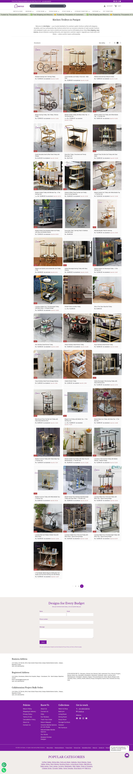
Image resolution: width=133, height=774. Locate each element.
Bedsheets (68, 766)
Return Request (46, 722)
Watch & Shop (18, 11)
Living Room (40, 11)
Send (43, 642)
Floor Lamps (53, 766)
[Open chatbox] (127, 755)
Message (42, 627)
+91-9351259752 (46, 1)
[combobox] (48, 6)
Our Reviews (45, 717)
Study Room (66, 11)
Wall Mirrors (88, 764)
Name (41, 611)
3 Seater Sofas (47, 768)
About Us (26, 722)
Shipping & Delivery (29, 711)
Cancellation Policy (29, 719)
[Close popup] (128, 747)
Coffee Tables (46, 762)
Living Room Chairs (76, 764)
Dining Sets (55, 762)
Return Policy (27, 709)
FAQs (42, 714)
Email (68, 611)
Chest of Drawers (86, 766)
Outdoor (96, 11)
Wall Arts (88, 768)
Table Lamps (44, 766)
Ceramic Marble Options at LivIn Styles (49, 726)
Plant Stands (54, 764)
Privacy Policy (66, 646)
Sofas (48, 764)
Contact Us (26, 725)
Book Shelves (82, 762)
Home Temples (68, 768)
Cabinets (74, 762)
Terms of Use (27, 717)
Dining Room (53, 11)
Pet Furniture (108, 11)
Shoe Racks (78, 768)
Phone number (44, 619)
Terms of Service (75, 646)
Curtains (61, 766)
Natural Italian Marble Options (48, 731)
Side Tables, (76, 766)
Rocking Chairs (65, 764)
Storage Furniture (81, 11)
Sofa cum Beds (65, 762)
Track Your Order (46, 719)
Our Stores (44, 734)
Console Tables (57, 768)
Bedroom (29, 11)
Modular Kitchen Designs (46, 738)
